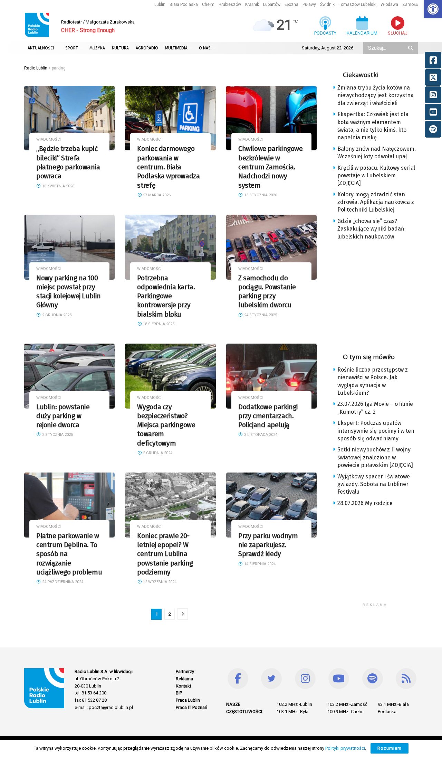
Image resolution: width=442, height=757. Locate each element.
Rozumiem (389, 748)
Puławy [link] (309, 4)
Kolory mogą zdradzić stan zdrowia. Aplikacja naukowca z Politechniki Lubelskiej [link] (375, 202)
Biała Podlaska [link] (184, 4)
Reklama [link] (184, 678)
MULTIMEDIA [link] (176, 48)
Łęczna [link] (291, 4)
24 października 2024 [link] (62, 582)
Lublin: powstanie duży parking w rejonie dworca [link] (62, 416)
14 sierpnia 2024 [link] (259, 564)
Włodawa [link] (389, 4)
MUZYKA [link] (97, 48)
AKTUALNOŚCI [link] (41, 48)
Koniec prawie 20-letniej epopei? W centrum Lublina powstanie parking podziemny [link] (165, 554)
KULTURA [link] (120, 48)
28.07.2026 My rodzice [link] (365, 503)
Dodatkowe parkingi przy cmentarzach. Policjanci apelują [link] (268, 416)
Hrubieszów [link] (230, 4)
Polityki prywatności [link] (345, 748)
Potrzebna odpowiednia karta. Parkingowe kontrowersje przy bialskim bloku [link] (166, 296)
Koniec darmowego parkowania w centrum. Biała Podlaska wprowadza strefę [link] (168, 167)
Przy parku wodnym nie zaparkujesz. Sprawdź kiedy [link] (268, 545)
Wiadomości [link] (48, 139)
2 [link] (170, 614)
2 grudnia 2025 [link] (56, 315)
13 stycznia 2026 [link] (260, 195)
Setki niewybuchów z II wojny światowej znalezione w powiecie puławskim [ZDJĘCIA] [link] (375, 457)
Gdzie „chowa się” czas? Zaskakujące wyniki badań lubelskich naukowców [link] (370, 229)
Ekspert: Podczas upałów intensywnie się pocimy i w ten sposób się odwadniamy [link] (375, 431)
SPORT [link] (71, 48)
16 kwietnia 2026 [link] (57, 186)
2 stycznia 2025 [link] (57, 434)
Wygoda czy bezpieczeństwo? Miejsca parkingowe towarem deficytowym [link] (166, 425)
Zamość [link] (410, 4)
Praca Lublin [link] (188, 700)
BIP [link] (179, 692)
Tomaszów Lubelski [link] (357, 4)
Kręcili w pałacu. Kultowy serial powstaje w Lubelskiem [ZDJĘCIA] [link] (376, 176)
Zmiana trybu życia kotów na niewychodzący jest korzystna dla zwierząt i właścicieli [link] (375, 95)
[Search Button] (411, 48)
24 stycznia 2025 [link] (260, 315)
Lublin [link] (159, 4)
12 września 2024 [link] (159, 582)
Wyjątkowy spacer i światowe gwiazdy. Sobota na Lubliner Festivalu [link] (373, 484)
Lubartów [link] (271, 4)
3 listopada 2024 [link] (260, 434)
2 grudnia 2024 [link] (157, 453)
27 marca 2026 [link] (156, 195)
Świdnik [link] (327, 4)
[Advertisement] (381, 294)
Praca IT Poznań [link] (191, 707)
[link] (433, 9)
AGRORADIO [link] (147, 48)
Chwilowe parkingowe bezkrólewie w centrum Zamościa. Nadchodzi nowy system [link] (270, 167)
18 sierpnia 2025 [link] (158, 324)
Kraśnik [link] (252, 4)
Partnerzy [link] (185, 671)
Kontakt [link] (183, 686)
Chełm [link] (208, 4)
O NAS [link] (205, 48)
